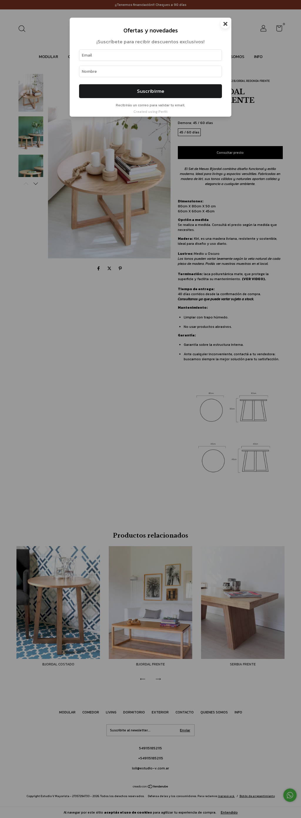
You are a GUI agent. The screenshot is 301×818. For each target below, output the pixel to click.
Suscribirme (150, 91)
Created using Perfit (150, 111)
